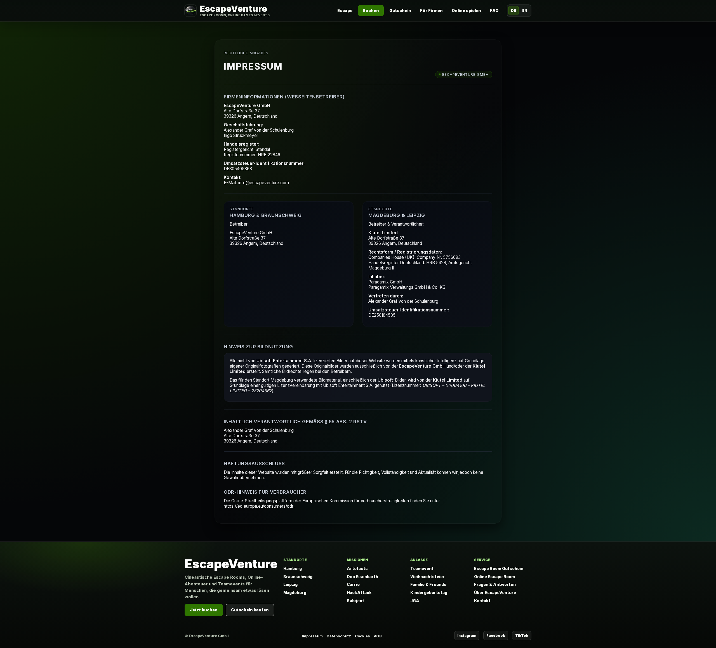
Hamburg (292, 568)
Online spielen (466, 10)
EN (524, 10)
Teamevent (422, 568)
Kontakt (482, 600)
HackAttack (359, 592)
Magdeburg (294, 592)
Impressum (312, 636)
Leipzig (290, 584)
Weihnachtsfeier (427, 576)
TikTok (521, 635)
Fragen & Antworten (495, 584)
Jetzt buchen (204, 609)
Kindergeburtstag (428, 592)
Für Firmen (431, 10)
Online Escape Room (494, 576)
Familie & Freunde (428, 584)
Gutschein (400, 10)
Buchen (371, 10)
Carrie (353, 584)
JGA (414, 600)
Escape (344, 10)
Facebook (495, 635)
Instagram (466, 635)
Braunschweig (297, 576)
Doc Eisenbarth (362, 576)
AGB (378, 636)
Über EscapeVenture (495, 592)
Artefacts (357, 568)
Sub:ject (355, 600)
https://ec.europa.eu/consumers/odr (259, 506)
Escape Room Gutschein (498, 568)
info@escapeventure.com (263, 182)
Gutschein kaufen (250, 609)
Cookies (362, 636)
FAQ (494, 10)
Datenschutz (339, 636)
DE (513, 10)
